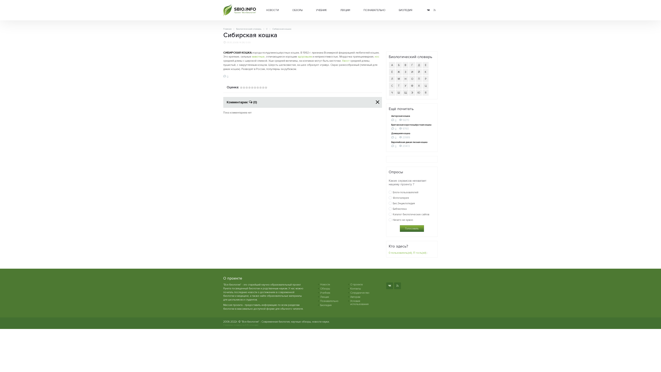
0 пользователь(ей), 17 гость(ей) (407, 252)
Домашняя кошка (400, 133)
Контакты (355, 288)
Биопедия (405, 10)
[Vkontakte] (428, 10)
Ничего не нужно (403, 219)
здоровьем (305, 56)
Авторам (355, 296)
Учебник (321, 10)
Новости (272, 10)
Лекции (345, 10)
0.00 (248, 42)
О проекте (356, 284)
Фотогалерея (401, 197)
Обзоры (297, 10)
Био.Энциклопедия (404, 203)
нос (377, 56)
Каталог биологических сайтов (411, 214)
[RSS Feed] (434, 10)
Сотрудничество (359, 292)
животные (258, 56)
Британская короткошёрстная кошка (411, 124)
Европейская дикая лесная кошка (409, 142)
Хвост (346, 61)
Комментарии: (242, 102)
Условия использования (359, 302)
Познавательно (374, 10)
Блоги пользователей (405, 192)
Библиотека (400, 208)
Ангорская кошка (400, 116)
